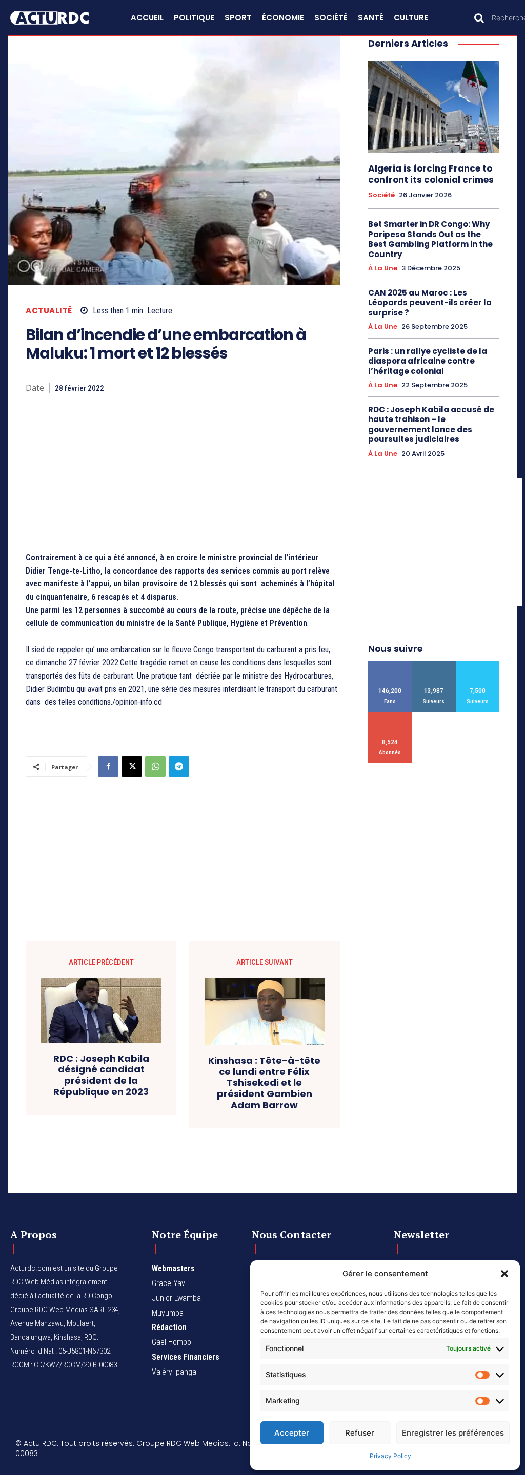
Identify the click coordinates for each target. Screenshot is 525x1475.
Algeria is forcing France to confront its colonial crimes (431, 174)
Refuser (359, 1433)
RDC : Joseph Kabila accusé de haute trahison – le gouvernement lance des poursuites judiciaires (431, 424)
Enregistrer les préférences (453, 1433)
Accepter (291, 1433)
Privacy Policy (390, 1456)
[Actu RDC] (58, 18)
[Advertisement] (183, 474)
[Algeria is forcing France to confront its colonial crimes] (433, 107)
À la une (382, 268)
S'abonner (390, 716)
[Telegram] (179, 766)
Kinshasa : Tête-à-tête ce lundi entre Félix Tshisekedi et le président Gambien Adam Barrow (264, 1082)
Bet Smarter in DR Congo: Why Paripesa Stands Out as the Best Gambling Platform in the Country (430, 239)
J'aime (390, 664)
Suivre (434, 664)
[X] (132, 766)
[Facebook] (108, 766)
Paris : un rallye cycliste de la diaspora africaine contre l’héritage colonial (427, 361)
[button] (504, 1274)
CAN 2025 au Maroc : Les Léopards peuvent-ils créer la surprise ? (430, 302)
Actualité (49, 310)
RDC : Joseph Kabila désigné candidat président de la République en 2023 (101, 1075)
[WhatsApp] (155, 766)
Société (381, 195)
